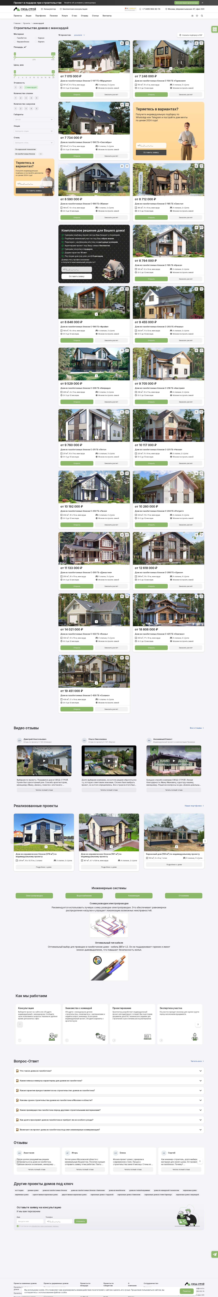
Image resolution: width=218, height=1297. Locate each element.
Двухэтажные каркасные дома (74, 1195)
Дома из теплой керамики (139, 1190)
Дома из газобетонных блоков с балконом (88, 1190)
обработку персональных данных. (45, 1226)
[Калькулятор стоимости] (214, 30)
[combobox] (33, 120)
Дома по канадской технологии (166, 1190)
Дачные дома (33, 1190)
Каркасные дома (189, 1190)
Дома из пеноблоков (117, 1190)
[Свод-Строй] (25, 9)
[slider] (15, 57)
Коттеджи (19, 1190)
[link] (38, 23)
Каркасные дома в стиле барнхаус (158, 1195)
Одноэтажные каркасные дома (45, 1195)
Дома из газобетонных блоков (55, 1190)
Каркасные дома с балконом (129, 1195)
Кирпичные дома (21, 1195)
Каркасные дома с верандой (187, 1195)
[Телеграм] (214, 1255)
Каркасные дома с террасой (102, 1195)
